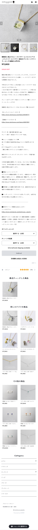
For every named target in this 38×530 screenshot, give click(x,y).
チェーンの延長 (7, 239)
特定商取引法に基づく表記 (9, 506)
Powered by (17, 513)
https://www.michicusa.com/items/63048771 (15, 115)
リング (3, 477)
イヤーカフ (4, 494)
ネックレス (4, 472)
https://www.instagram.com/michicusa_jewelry (16, 212)
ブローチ (4, 483)
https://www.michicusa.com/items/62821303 (15, 122)
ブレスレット (5, 488)
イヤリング (4, 466)
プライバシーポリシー (8, 503)
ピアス (3, 461)
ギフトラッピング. (8, 229)
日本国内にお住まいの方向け (19, 258)
